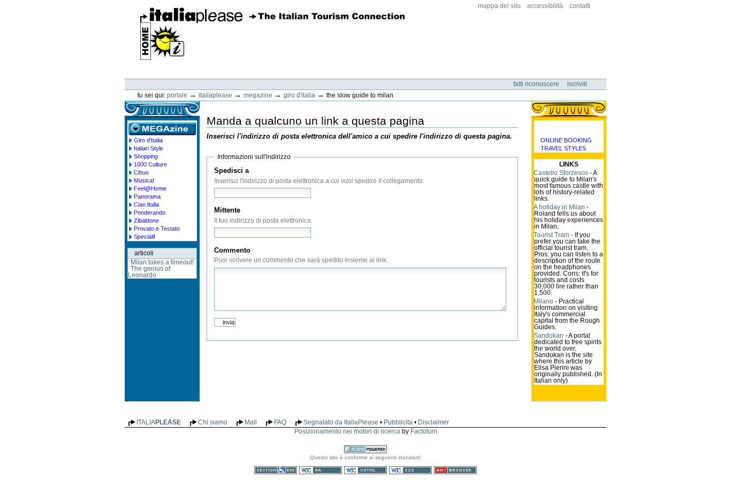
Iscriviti (577, 84)
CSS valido (410, 470)
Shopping (146, 156)
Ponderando (149, 212)
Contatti (579, 6)
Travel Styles (563, 148)
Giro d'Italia (299, 95)
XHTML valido (365, 470)
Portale (177, 95)
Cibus (141, 172)
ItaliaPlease (272, 33)
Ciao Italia (146, 204)
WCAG (320, 470)
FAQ (280, 422)
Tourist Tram (551, 235)
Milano (543, 301)
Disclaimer (433, 422)
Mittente (227, 210)
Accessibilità (545, 6)
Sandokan (549, 335)
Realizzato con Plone (365, 449)
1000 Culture (150, 164)
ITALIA (158, 422)
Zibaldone (146, 220)
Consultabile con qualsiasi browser (455, 470)
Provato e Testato (157, 228)
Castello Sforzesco (561, 173)
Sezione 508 (275, 470)
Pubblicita (398, 422)
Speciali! (144, 236)
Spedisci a (231, 170)
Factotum (423, 431)
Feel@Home (150, 188)
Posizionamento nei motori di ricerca (347, 431)
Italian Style (148, 148)
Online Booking (566, 140)
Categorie (569, 128)
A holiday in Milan (559, 207)
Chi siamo (212, 422)
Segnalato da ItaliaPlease (340, 422)
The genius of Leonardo (149, 272)
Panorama (147, 196)
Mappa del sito (499, 6)
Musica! (144, 180)
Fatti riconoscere (537, 84)
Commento (232, 250)
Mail (251, 422)
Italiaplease (215, 95)
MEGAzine (257, 95)
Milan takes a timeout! (162, 262)
